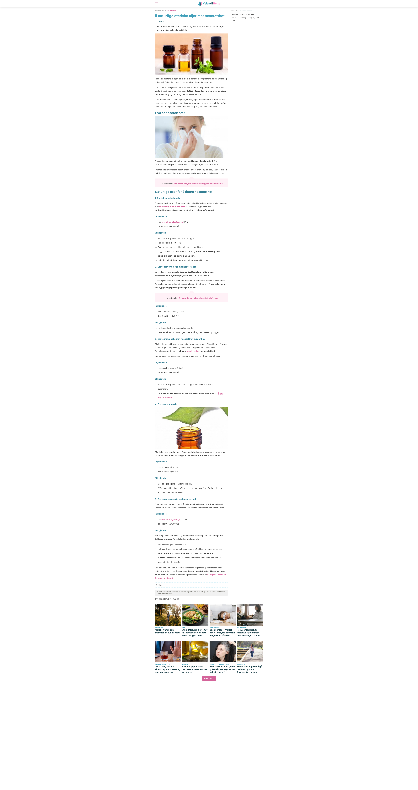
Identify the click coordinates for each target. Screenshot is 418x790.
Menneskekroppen (162, 664)
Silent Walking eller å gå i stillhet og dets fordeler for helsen (249, 669)
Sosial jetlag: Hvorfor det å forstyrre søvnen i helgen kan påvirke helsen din (222, 633)
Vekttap (185, 627)
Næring (185, 664)
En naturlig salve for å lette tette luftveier (198, 298)
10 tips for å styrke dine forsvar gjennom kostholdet (198, 184)
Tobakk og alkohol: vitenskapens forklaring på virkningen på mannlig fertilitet (167, 669)
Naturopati (172, 10)
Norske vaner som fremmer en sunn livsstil (167, 631)
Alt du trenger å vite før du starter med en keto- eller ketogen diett (194, 633)
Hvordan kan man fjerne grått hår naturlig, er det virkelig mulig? (222, 669)
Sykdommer (241, 627)
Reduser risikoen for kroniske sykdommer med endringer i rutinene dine (250, 633)
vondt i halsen (193, 351)
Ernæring (159, 627)
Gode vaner (214, 627)
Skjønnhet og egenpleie (219, 664)
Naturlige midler (160, 10)
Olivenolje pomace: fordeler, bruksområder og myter (194, 669)
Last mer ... (209, 678)
